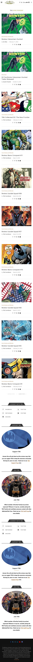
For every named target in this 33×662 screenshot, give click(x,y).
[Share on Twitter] (16, 44)
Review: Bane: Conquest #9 (12, 384)
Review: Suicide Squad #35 (11, 346)
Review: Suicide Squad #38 (12, 193)
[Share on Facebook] (14, 44)
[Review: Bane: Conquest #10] (16, 254)
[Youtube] (26, 2)
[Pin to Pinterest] (18, 44)
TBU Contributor (7, 120)
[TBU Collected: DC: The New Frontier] (16, 102)
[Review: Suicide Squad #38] (16, 178)
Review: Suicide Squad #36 (11, 308)
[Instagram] (23, 2)
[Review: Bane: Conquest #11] (16, 140)
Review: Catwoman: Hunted (12, 39)
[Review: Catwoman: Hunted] (16, 24)
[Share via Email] (20, 44)
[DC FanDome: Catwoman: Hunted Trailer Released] (16, 62)
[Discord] (28, 2)
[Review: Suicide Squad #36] (16, 292)
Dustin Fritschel (7, 81)
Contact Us (16, 659)
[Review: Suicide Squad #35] (16, 330)
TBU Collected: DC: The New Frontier (16, 117)
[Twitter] (21, 2)
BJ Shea (5, 41)
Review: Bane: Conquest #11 (12, 155)
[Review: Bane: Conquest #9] (16, 368)
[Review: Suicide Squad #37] (16, 216)
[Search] (31, 2)
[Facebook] (19, 2)
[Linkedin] (25, 2)
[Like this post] (12, 44)
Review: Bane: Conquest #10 (12, 270)
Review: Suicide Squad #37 (11, 231)
